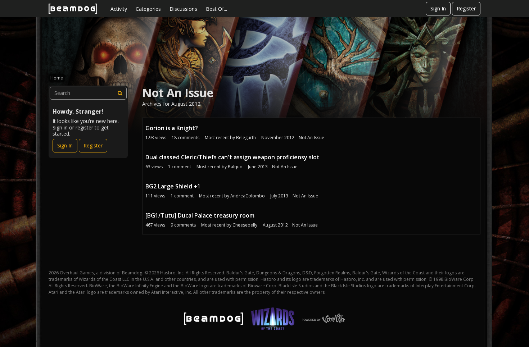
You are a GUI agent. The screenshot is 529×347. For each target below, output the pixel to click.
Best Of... (216, 8)
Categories (148, 8)
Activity (118, 8)
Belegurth (246, 137)
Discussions (183, 8)
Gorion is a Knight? (171, 128)
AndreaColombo (247, 196)
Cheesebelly (244, 225)
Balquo (235, 167)
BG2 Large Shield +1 (172, 186)
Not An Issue (311, 137)
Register (466, 8)
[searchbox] (88, 93)
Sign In (438, 8)
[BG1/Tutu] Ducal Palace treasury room (199, 215)
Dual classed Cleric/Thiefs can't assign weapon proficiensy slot (232, 157)
